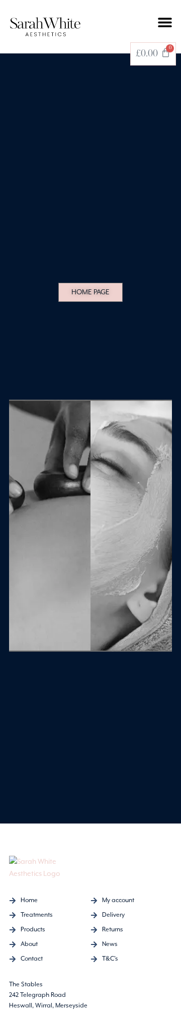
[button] (164, 22)
